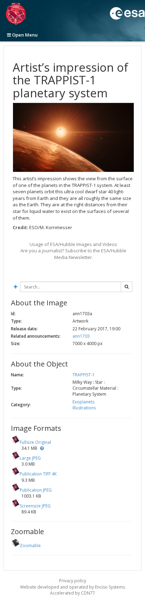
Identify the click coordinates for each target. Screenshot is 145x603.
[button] (42, 448)
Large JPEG (30, 458)
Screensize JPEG (35, 506)
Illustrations (84, 408)
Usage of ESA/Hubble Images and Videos (73, 244)
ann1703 (81, 336)
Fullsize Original (35, 442)
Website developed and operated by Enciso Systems (72, 587)
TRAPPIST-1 (83, 375)
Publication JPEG (36, 490)
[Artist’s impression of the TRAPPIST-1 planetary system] (73, 137)
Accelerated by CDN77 (72, 593)
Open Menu (24, 35)
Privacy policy (72, 581)
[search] (126, 286)
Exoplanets (83, 402)
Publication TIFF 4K (38, 474)
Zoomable (30, 546)
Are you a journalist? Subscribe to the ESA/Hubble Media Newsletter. (73, 253)
